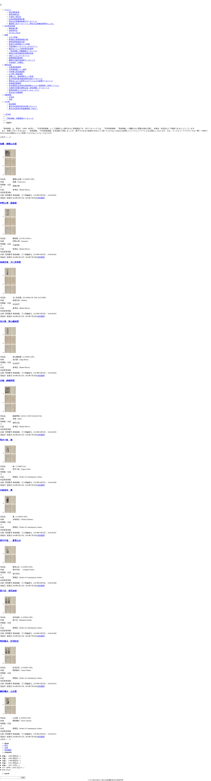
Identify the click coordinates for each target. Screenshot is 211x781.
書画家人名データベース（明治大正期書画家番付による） (32, 24)
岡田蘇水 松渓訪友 (9, 641)
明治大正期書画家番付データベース (23, 21)
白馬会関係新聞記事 (17, 19)
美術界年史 (13, 30)
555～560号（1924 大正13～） (13, 767)
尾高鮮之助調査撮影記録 (18, 39)
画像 (6, 35)
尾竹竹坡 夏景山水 (10, 540)
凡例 (6, 748)
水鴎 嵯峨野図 (7, 380)
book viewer (6, 770)
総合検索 (12, 104)
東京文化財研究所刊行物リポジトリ (23, 106)
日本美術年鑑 (9, 26)
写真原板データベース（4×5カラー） (23, 46)
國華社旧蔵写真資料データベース (22, 60)
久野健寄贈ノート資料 (17, 69)
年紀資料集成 (14, 12)
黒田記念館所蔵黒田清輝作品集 (21, 53)
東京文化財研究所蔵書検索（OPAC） (23, 109)
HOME (8, 114)
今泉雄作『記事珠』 (17, 62)
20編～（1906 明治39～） (12, 761)
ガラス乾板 (13, 37)
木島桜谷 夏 (6, 490)
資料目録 (7, 65)
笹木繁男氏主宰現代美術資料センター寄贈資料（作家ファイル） (34, 85)
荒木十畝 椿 (6, 440)
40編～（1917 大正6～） (11, 765)
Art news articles (14, 33)
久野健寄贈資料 (15, 67)
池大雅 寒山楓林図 (9, 321)
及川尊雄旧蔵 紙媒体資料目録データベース (26, 79)
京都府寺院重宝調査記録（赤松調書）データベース (29, 88)
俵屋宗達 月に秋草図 (10, 262)
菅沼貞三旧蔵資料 (16, 92)
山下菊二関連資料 (16, 74)
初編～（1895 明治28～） (12, 756)
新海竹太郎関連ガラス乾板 (19, 44)
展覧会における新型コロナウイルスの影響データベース (31, 81)
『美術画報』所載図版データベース (23, 51)
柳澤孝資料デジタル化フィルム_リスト (24, 90)
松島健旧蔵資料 (15, 83)
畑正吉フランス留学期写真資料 (21, 49)
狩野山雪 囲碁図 (8, 203)
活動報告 (7, 95)
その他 (7, 102)
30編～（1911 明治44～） (12, 763)
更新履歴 (40, 198)
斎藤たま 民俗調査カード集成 (21, 76)
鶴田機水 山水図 (8, 691)
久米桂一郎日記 (15, 17)
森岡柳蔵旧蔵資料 (16, 58)
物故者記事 (13, 28)
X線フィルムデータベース (19, 56)
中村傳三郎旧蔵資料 (17, 72)
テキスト (7, 10)
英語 (10, 99)
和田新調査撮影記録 (17, 42)
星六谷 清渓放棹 (8, 591)
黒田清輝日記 (14, 14)
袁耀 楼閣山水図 (8, 144)
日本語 (11, 97)
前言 (6, 745)
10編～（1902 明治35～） (12, 758)
